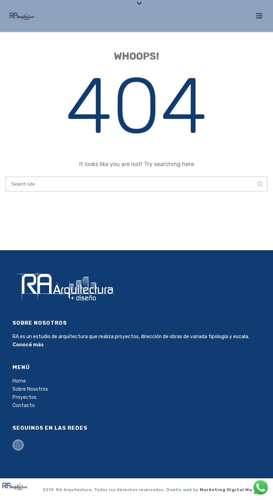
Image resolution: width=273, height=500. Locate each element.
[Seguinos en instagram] (18, 445)
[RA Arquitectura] (14, 486)
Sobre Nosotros (30, 389)
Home (19, 381)
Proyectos (24, 397)
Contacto (23, 405)
